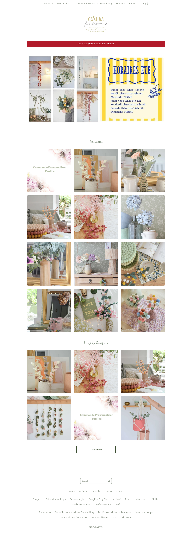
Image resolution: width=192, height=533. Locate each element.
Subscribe (120, 3)
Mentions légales (99, 517)
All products (96, 449)
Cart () (144, 3)
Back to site (125, 517)
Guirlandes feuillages (56, 499)
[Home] (96, 23)
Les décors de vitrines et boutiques (114, 512)
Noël (118, 504)
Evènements (63, 3)
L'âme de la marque (144, 512)
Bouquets (37, 499)
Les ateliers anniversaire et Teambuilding (92, 3)
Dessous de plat (77, 499)
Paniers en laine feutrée (136, 499)
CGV (114, 517)
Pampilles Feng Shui (98, 499)
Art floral (116, 499)
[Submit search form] (109, 481)
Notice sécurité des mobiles (74, 517)
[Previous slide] (31, 87)
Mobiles (155, 499)
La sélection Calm (103, 504)
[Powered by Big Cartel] (96, 527)
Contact (133, 3)
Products (48, 3)
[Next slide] (161, 87)
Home (72, 491)
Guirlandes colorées (81, 504)
